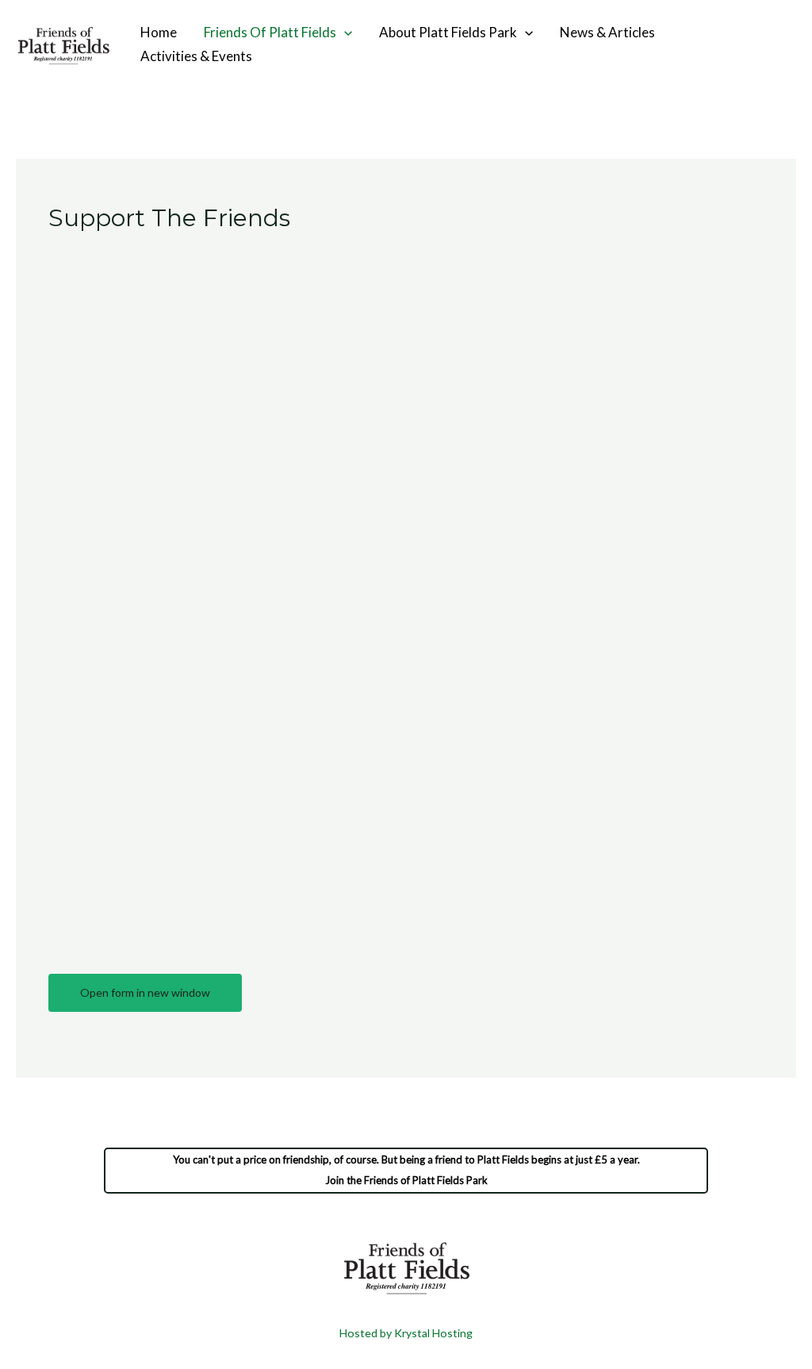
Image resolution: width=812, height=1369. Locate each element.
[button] (344, 32)
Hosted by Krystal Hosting (406, 1333)
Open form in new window (145, 992)
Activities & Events (196, 56)
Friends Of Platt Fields (270, 32)
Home (158, 32)
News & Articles (607, 32)
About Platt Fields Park (448, 32)
